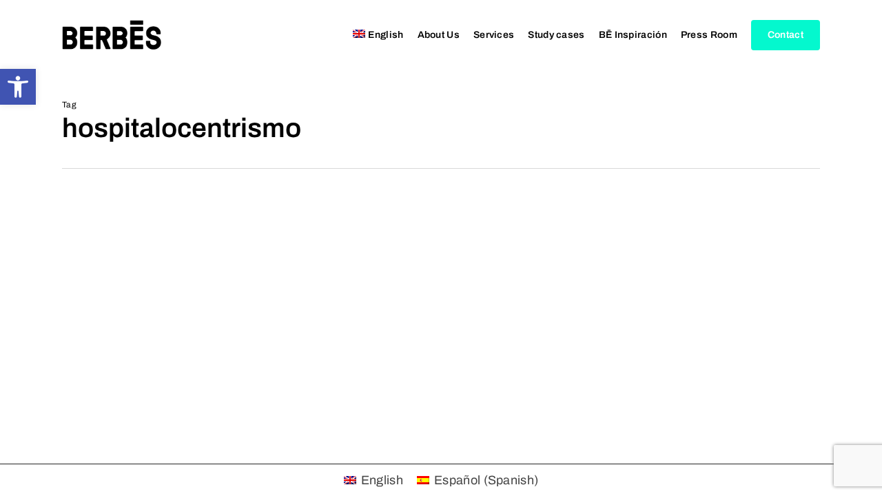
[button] (18, 87)
